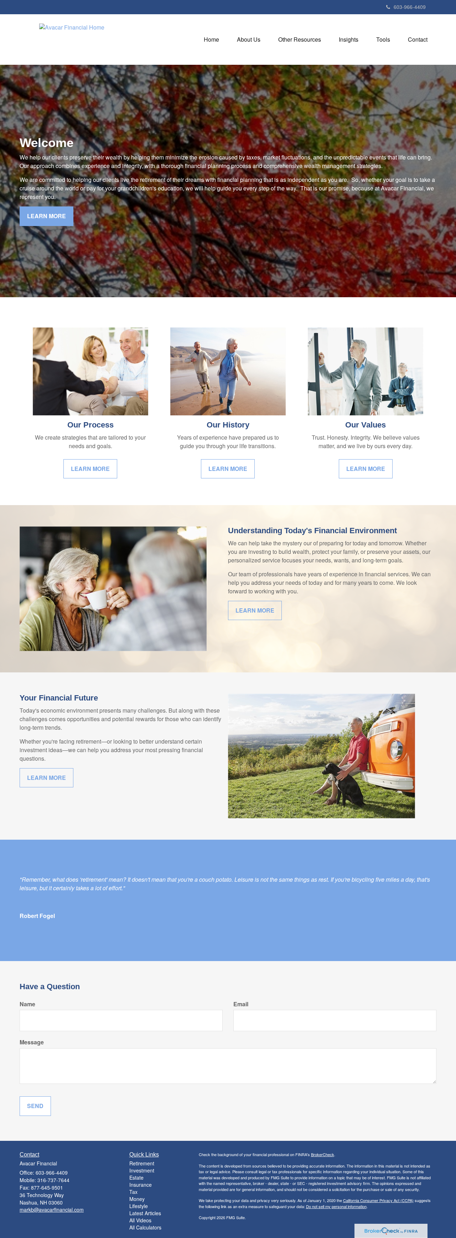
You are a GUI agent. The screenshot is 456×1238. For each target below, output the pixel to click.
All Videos (140, 1220)
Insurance (140, 1184)
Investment (141, 1170)
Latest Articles (145, 1213)
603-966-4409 (410, 6)
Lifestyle (138, 1206)
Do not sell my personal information (336, 1206)
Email (240, 1004)
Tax (133, 1191)
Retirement (141, 1163)
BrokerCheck (322, 1154)
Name (27, 1004)
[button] (248, 39)
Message (32, 1042)
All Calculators (145, 1227)
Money (137, 1198)
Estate (136, 1177)
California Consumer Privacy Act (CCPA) (378, 1200)
